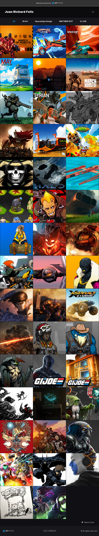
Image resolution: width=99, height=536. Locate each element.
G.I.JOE (83, 21)
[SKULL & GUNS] (16, 158)
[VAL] (16, 224)
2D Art (25, 21)
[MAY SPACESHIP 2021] (49, 60)
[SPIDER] (49, 257)
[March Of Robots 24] (16, 27)
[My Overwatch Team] (16, 455)
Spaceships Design (43, 21)
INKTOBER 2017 (66, 21)
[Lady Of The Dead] (49, 487)
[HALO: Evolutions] (49, 158)
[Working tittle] (49, 422)
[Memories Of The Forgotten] (16, 125)
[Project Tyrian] (49, 93)
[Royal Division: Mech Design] (82, 93)
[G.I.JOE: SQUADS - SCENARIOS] (82, 356)
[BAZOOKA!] (82, 125)
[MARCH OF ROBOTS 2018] (82, 455)
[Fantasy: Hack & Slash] (16, 323)
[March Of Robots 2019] (16, 389)
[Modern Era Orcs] (82, 389)
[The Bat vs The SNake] (49, 455)
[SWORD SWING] (16, 290)
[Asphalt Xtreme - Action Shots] (82, 290)
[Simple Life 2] (49, 125)
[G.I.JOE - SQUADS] (49, 356)
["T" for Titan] (49, 224)
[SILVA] (49, 191)
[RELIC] (82, 191)
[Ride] (16, 257)
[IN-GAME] (16, 191)
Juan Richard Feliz (19, 12)
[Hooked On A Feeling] (16, 422)
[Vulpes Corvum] (82, 224)
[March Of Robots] (82, 60)
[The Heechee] (82, 422)
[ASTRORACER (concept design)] (49, 27)
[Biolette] (49, 389)
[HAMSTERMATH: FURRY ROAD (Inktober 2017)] (16, 487)
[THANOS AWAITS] (49, 290)
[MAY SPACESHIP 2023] (82, 27)
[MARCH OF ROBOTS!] (16, 93)
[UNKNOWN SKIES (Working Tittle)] (49, 323)
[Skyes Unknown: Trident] (82, 158)
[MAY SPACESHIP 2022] (16, 60)
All (14, 21)
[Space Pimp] (82, 257)
